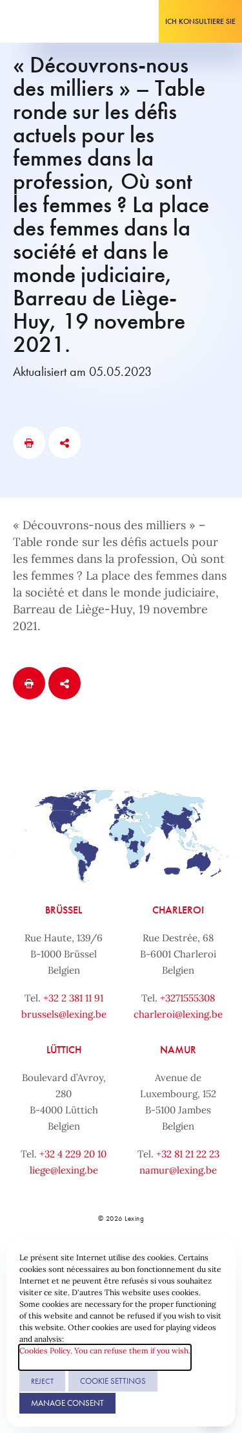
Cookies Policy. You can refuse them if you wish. (104, 1350)
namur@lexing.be (178, 1170)
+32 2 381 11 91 (73, 998)
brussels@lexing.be (63, 1014)
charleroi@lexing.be (178, 1014)
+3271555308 (187, 998)
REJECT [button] (42, 1381)
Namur (178, 1049)
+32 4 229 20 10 (72, 1154)
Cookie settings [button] (113, 1380)
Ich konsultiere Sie (200, 21)
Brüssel (63, 910)
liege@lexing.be (64, 1170)
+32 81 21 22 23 (187, 1154)
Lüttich (63, 1049)
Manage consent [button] (67, 1402)
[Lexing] (49, 21)
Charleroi (178, 910)
